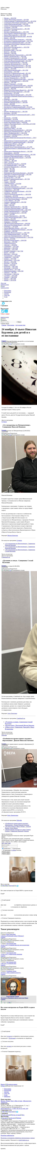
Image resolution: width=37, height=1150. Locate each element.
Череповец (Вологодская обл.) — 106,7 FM (16, 232)
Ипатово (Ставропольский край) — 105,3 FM (17, 87)
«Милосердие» (27, 1101)
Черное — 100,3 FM (10, 278)
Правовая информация (7, 1135)
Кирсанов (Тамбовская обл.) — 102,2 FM (16, 105)
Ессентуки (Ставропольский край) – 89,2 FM (17, 73)
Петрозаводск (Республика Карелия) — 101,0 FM (18, 173)
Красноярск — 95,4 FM (11, 119)
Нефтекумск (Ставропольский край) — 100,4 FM (18, 142)
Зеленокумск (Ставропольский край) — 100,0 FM (18, 79)
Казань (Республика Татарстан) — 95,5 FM (16, 91)
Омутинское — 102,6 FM (11, 274)
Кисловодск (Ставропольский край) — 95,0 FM (18, 107)
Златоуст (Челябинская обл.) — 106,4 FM (16, 81)
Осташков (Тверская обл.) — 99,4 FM (15, 167)
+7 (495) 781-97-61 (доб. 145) (19, 1108)
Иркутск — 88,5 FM (10, 88)
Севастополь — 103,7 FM (11, 190)
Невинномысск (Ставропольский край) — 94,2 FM (19, 140)
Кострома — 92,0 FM (10, 113)
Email (3, 893)
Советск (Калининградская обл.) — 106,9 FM (17, 194)
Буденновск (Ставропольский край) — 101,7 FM (18, 41)
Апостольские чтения (12, 996)
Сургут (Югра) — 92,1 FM (12, 200)
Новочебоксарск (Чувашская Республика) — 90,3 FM (19, 154)
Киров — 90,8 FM (9, 104)
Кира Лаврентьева (12, 815)
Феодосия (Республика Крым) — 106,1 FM (16, 225)
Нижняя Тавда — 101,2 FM (12, 269)
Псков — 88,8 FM (9, 171)
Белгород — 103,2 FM (10, 30)
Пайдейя (4, 735)
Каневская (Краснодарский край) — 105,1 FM (17, 94)
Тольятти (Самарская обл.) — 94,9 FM (15, 213)
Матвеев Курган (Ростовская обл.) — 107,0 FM (18, 130)
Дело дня (3, 283)
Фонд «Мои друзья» (16, 1101)
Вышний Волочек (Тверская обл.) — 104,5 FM (17, 55)
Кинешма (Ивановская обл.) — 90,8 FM (15, 102)
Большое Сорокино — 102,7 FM (13, 251)
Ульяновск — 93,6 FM (10, 222)
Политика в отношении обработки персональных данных (18, 1138)
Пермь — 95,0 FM (9, 170)
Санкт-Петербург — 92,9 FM (12, 183)
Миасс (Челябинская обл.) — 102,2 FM (15, 133)
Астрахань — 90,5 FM (10, 27)
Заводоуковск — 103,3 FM (12, 260)
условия (13, 850)
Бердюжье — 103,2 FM (11, 249)
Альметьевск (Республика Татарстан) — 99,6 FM (18, 22)
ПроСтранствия (10, 934)
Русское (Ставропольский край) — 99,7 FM (17, 179)
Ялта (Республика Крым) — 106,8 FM (15, 240)
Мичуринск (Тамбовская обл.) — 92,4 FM (16, 134)
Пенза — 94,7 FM (9, 168)
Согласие (10, 905)
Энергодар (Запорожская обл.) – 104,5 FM (16, 236)
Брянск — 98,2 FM (9, 38)
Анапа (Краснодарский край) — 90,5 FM (16, 24)
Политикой (6, 907)
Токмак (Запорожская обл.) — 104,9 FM (15, 211)
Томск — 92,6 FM (9, 214)
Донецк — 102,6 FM (10, 68)
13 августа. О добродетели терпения (11, 954)
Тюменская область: (10, 243)
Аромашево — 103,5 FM (11, 246)
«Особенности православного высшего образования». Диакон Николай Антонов (17, 824)
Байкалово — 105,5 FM (11, 248)
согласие (10, 915)
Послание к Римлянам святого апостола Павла (14, 998)
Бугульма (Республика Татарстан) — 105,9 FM (17, 39)
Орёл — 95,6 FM (9, 162)
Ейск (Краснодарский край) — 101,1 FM (16, 70)
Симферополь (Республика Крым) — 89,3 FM (17, 191)
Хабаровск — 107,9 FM (11, 226)
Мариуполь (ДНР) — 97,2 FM (13, 128)
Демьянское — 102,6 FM (11, 257)
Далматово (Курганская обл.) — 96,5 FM (16, 64)
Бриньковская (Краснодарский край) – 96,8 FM (18, 36)
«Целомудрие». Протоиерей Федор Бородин (19, 725)
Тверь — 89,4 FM (9, 205)
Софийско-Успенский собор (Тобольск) (12, 936)
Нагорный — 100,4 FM (11, 268)
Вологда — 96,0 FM (10, 52)
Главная (4, 325)
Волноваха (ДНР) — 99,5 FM (12, 50)
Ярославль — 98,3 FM (10, 242)
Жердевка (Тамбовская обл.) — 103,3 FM (16, 76)
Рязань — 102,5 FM (9, 180)
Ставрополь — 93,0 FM (11, 196)
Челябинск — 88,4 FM (10, 231)
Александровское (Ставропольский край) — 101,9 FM (20, 21)
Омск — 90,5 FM (9, 159)
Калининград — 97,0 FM (11, 93)
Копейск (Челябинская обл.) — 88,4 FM (15, 111)
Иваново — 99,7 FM (10, 82)
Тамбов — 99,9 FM (9, 203)
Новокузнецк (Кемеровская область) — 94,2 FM (18, 151)
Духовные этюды (11, 971)
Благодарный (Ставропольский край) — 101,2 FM (19, 33)
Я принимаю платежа (12, 850)
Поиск (19, 322)
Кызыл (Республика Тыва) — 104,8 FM (15, 122)
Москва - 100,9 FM (6, 15)
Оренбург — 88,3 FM (10, 160)
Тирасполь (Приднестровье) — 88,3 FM (15, 208)
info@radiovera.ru (6, 1108)
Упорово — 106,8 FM (10, 277)
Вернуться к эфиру (6, 13)
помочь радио (5, 284)
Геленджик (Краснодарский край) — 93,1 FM (17, 61)
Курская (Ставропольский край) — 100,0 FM (17, 121)
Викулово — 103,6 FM (10, 254)
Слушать (3, 934)
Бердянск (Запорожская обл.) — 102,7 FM (16, 32)
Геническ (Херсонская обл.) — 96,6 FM (15, 62)
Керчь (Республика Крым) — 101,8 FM (15, 101)
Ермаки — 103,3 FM (10, 259)
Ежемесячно (7, 848)
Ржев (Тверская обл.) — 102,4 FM (14, 176)
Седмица (4, 421)
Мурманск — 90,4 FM (10, 136)
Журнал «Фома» (5, 1101)
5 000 (8, 843)
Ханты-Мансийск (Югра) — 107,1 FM (15, 228)
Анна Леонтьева (12, 713)
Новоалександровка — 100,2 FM (13, 271)
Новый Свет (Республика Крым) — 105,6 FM (17, 157)
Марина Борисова (12, 535)
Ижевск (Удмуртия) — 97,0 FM (13, 84)
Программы (7, 290)
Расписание (7, 292)
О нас (5, 297)
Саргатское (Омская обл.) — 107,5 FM (15, 186)
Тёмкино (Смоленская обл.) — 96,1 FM (15, 206)
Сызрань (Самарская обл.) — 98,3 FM (15, 202)
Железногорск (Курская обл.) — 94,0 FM (16, 75)
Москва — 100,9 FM (10, 18)
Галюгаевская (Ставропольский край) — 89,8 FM (18, 59)
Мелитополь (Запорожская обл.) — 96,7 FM (17, 131)
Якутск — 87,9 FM (9, 239)
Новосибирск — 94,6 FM (11, 153)
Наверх (3, 1084)
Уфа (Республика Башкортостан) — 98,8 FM (17, 223)
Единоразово (16, 848)
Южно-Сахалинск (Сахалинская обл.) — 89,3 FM (18, 237)
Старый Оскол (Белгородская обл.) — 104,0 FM (18, 197)
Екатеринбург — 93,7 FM (11, 71)
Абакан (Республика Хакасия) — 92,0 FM (16, 19)
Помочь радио (6, 852)
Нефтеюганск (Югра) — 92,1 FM (13, 144)
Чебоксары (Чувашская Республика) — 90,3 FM (18, 229)
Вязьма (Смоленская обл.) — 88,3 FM (15, 56)
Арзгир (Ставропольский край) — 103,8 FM (17, 25)
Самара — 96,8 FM (9, 182)
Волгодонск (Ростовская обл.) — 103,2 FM (16, 47)
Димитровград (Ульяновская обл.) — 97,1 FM (17, 67)
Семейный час (6, 557)
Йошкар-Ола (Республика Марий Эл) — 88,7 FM (18, 90)
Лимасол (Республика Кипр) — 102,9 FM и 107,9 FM (19, 124)
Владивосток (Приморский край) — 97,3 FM (17, 42)
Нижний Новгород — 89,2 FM (13, 145)
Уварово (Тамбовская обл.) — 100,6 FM (15, 220)
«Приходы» (4, 1102)
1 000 (5, 843)
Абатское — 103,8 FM (10, 245)
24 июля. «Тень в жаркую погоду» (11, 972)
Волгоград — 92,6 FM (10, 48)
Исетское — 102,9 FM (10, 263)
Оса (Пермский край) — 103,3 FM (14, 165)
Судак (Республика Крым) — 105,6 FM (15, 199)
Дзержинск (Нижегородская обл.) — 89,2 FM (17, 65)
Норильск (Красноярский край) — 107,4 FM (17, 156)
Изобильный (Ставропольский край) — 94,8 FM (18, 85)
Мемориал (7, 1096)
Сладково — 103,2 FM (10, 275)
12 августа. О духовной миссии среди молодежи (15, 945)
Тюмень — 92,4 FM (10, 219)
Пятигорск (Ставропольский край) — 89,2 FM (17, 174)
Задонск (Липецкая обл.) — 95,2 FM (14, 78)
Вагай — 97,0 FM (9, 252)
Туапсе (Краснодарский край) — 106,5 (15, 217)
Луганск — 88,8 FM (10, 127)
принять (3, 1148)
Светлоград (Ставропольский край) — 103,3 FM (18, 188)
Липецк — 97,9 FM (9, 125)
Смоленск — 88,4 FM (10, 193)
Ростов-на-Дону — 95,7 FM (12, 177)
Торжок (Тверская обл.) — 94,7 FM (14, 216)
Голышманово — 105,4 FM (12, 255)
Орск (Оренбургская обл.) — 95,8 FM (15, 163)
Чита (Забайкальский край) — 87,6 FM (15, 234)
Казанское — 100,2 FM (11, 266)
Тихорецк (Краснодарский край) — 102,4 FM (17, 209)
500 (3, 843)
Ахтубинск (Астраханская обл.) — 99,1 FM (17, 29)
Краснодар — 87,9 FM (10, 117)
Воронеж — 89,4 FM (10, 53)
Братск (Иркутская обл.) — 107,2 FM (15, 35)
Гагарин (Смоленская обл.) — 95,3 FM (15, 58)
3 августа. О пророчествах (8, 963)
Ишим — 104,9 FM (9, 265)
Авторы (6, 293)
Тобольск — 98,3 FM (10, 272)
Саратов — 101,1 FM (10, 185)
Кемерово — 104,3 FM (10, 99)
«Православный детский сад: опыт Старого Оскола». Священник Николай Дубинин (18, 830)
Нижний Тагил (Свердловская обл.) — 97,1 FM (18, 147)
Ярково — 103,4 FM (10, 280)
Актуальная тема (20, 325)
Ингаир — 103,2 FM (10, 262)
